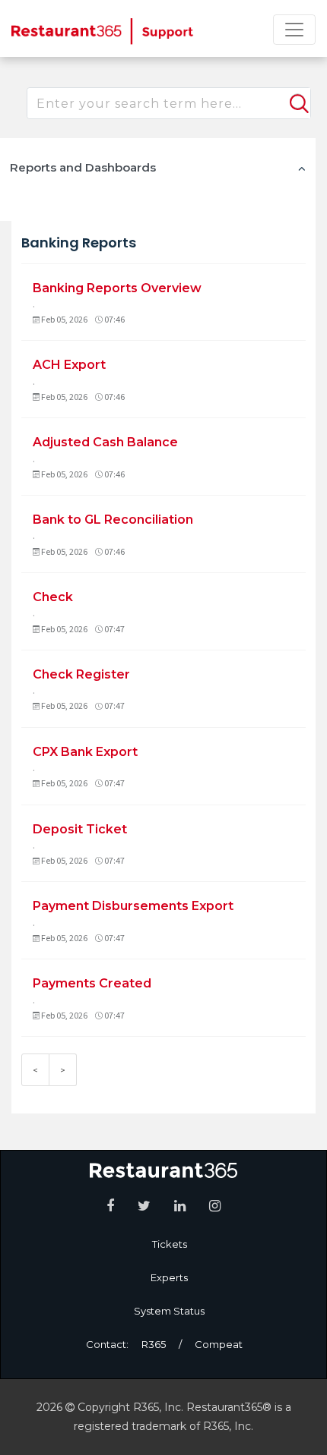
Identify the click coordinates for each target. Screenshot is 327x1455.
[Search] (297, 97)
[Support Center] (102, 30)
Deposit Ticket (80, 829)
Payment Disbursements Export (133, 906)
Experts (169, 1277)
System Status (169, 1311)
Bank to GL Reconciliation (113, 519)
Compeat (219, 1344)
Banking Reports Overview (117, 288)
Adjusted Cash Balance (105, 442)
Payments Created (92, 983)
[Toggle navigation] (294, 29)
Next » (63, 1069)
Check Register (81, 674)
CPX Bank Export (85, 752)
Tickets (169, 1244)
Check (53, 597)
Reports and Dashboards (83, 167)
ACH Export (69, 364)
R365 (153, 1344)
